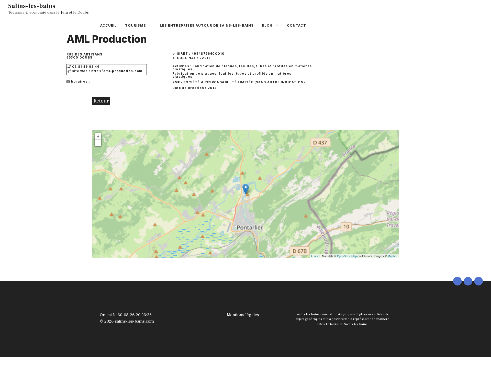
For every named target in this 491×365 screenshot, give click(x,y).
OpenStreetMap (347, 256)
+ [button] (98, 136)
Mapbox (393, 256)
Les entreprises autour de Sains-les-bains (207, 25)
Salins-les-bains (31, 6)
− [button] (98, 142)
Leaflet (315, 256)
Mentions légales (243, 315)
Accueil (108, 25)
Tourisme (135, 25)
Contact (296, 25)
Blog (267, 25)
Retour (101, 101)
